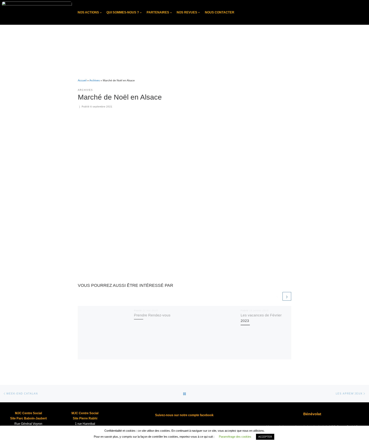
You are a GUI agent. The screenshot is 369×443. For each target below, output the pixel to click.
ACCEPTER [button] (265, 436)
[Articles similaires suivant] (287, 296)
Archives (94, 80)
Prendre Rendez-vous (152, 315)
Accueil (82, 80)
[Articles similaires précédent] (277, 296)
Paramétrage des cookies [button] (235, 436)
